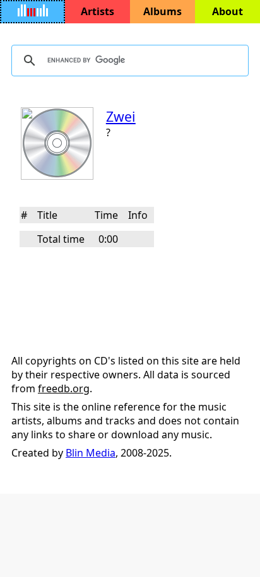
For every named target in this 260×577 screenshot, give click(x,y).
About (227, 11)
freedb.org (64, 388)
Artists (97, 11)
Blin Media (90, 453)
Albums (162, 11)
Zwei (121, 116)
